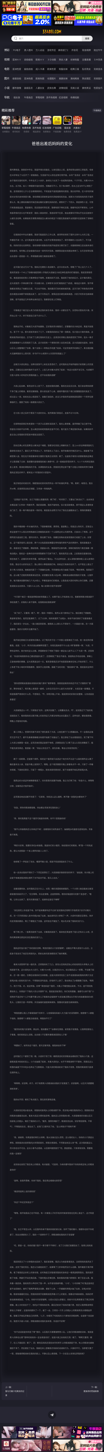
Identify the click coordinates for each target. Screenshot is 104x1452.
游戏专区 (51, 50)
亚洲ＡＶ (16, 59)
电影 (7, 69)
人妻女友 (40, 87)
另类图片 (98, 78)
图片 (7, 78)
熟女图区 (86, 78)
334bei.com (52, 31)
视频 (7, 59)
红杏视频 (63, 97)
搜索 (87, 38)
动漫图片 (51, 78)
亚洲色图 (28, 78)
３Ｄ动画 (51, 59)
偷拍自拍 (28, 69)
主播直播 (86, 59)
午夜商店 (28, 97)
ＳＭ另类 (98, 59)
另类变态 (98, 69)
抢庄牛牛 (98, 50)
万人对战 (40, 50)
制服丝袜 (63, 69)
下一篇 (91, 1389)
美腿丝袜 (63, 78)
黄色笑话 (86, 87)
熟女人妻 (63, 59)
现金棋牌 (86, 50)
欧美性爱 (51, 69)
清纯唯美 (74, 78)
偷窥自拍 (16, 78)
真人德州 (28, 50)
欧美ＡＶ (40, 59)
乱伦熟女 (86, 69)
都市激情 (16, 87)
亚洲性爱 (16, 69)
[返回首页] (99, 1446)
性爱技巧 (98, 87)
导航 (7, 97)
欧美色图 (40, 78)
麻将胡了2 (63, 50)
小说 (7, 88)
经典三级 (74, 69)
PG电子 (16, 50)
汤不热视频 (51, 97)
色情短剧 (74, 97)
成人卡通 (40, 69)
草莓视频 (40, 97)
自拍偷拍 (28, 59)
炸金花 (75, 50)
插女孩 (17, 97)
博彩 (7, 50)
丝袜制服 (74, 59)
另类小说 (74, 87)
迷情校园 (63, 87)
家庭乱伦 (28, 87)
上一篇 (14, 1391)
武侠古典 (51, 87)
